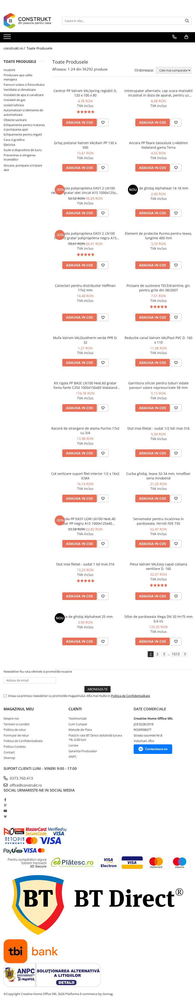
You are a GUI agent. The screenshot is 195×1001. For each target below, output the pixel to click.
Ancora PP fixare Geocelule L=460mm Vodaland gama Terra (158, 145)
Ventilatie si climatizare (20, 89)
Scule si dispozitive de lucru (23, 150)
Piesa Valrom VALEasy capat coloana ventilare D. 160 (158, 566)
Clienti (75, 708)
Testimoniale (77, 718)
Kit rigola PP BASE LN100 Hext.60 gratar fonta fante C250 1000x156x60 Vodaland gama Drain (85, 385)
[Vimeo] (5, 816)
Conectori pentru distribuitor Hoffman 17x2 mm (85, 287)
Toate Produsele (39, 48)
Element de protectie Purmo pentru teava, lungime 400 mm (158, 235)
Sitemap (9, 758)
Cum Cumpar (77, 724)
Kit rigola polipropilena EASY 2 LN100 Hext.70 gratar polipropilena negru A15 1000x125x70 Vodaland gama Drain (85, 235)
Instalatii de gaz (14, 100)
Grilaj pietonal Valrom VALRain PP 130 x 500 (85, 145)
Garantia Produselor (82, 751)
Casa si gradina (14, 139)
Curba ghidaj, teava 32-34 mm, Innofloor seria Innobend (158, 475)
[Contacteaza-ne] (174, 37)
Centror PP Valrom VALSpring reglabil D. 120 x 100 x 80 (85, 92)
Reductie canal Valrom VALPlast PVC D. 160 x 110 (158, 340)
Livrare (73, 745)
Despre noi (11, 718)
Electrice (9, 144)
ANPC (72, 756)
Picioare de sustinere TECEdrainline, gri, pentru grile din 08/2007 (158, 287)
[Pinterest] (5, 805)
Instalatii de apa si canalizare (24, 95)
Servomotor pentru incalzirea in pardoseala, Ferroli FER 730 (158, 521)
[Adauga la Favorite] (103, 122)
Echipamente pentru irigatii (23, 134)
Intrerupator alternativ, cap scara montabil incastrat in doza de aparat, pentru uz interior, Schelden (158, 92)
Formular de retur (16, 735)
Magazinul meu (19, 708)
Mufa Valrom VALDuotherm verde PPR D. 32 (85, 340)
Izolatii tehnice (14, 105)
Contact (9, 752)
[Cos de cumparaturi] (186, 37)
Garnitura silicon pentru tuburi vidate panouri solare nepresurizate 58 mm (158, 385)
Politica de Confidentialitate (130, 696)
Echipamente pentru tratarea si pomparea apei (24, 127)
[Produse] (8, 38)
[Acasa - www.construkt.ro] (27, 21)
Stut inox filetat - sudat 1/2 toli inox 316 (158, 428)
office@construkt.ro (25, 785)
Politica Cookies (15, 746)
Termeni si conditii (16, 724)
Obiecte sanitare (15, 120)
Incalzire (9, 70)
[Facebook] (5, 800)
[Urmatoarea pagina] (185, 654)
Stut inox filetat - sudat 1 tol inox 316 (85, 564)
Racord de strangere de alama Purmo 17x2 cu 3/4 (85, 430)
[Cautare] (187, 21)
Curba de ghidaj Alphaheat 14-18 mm (158, 188)
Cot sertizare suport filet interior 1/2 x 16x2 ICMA (85, 475)
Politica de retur (15, 729)
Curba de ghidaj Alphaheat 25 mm (85, 616)
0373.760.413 (21, 778)
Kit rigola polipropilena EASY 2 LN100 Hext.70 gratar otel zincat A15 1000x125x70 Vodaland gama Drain (85, 190)
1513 (176, 654)
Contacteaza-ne (156, 749)
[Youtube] (5, 811)
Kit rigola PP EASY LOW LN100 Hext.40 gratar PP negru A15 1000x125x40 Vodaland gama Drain (85, 521)
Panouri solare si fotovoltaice (24, 84)
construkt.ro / (15, 48)
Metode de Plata (80, 729)
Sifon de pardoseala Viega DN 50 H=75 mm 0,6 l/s (158, 618)
